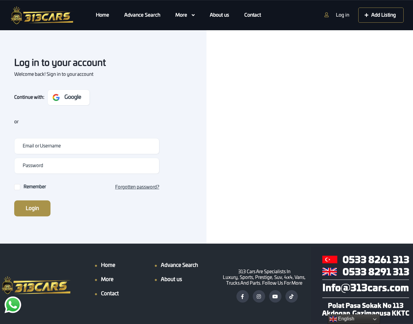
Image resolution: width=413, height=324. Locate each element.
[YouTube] (275, 296)
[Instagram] (259, 296)
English (345, 318)
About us (219, 15)
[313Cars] (41, 15)
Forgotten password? (137, 187)
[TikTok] (291, 296)
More (181, 15)
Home (102, 15)
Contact (252, 15)
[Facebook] (242, 296)
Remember (35, 187)
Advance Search (142, 15)
